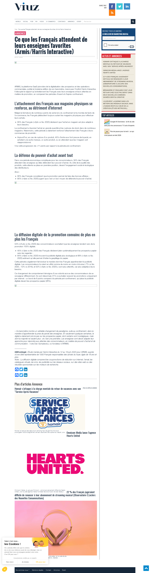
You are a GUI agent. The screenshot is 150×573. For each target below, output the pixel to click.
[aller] (133, 21)
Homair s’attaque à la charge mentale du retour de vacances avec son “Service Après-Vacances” (118, 64)
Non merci (9, 562)
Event (79, 21)
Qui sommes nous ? (22, 570)
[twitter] (119, 6)
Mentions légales (37, 570)
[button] (4, 569)
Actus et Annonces (112, 56)
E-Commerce (51, 21)
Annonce (71, 21)
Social (25, 21)
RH (36, 21)
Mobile (18, 21)
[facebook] (112, 6)
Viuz (16, 29)
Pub (31, 21)
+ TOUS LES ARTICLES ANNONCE (89, 388)
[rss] (112, 12)
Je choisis (25, 562)
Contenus (62, 21)
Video (42, 21)
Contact (48, 570)
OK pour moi (40, 562)
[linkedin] (127, 6)
